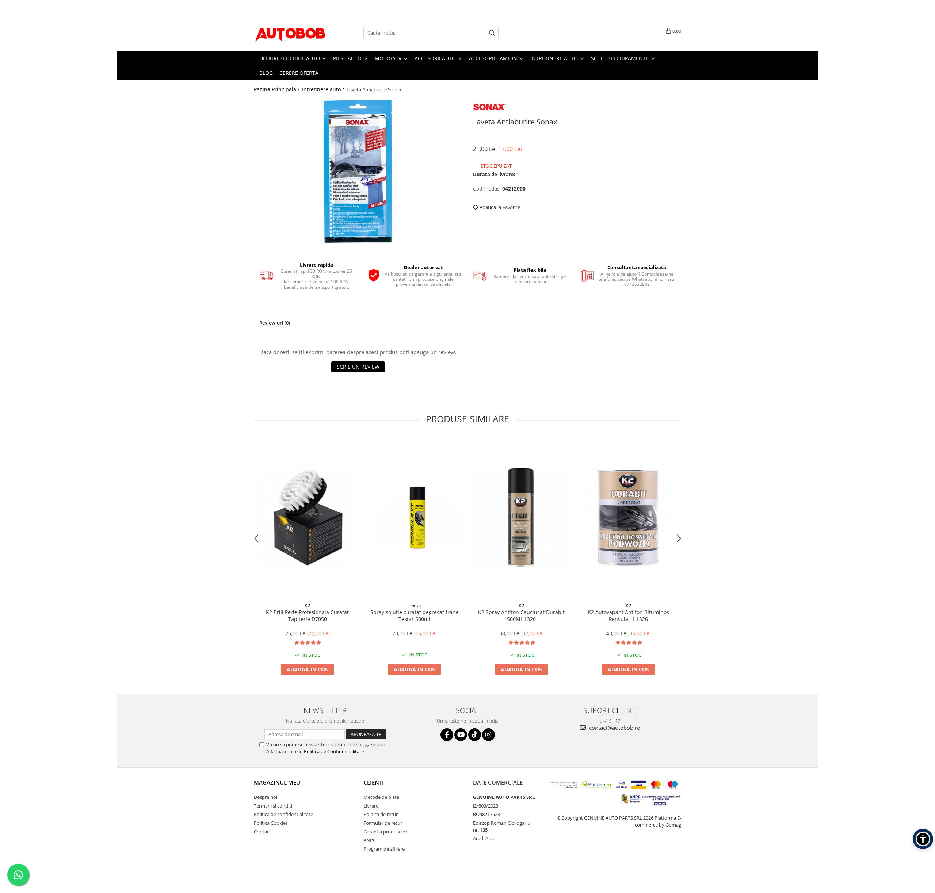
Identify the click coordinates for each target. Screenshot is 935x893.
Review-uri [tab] (274, 322)
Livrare (370, 805)
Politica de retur (380, 814)
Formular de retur (382, 823)
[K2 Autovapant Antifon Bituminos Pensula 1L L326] (628, 517)
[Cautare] (492, 33)
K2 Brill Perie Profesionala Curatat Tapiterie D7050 (307, 615)
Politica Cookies (271, 823)
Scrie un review (358, 366)
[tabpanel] (358, 172)
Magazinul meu (277, 782)
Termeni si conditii (273, 805)
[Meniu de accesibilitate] (923, 839)
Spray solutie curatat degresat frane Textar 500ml (414, 615)
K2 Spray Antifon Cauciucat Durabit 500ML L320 (521, 615)
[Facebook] (446, 734)
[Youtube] (460, 734)
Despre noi (265, 797)
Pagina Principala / (277, 89)
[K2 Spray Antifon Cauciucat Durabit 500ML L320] (521, 517)
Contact (262, 831)
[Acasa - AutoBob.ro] (290, 33)
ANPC (369, 840)
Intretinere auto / (324, 89)
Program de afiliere (384, 849)
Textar (414, 605)
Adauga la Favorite (499, 207)
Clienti (373, 782)
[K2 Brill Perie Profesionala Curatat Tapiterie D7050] (307, 517)
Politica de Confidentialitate (334, 751)
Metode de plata (381, 797)
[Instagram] (488, 734)
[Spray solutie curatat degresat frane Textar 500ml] (414, 517)
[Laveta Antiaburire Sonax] (358, 172)
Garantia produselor (385, 831)
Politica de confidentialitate (283, 814)
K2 (307, 605)
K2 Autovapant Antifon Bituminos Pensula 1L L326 (628, 615)
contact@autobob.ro (614, 727)
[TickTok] (474, 734)
